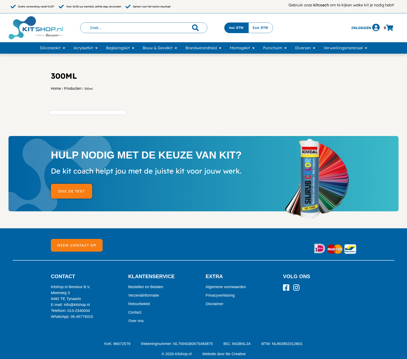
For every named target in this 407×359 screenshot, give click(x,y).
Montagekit (240, 47)
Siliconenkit (50, 47)
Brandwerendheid (201, 47)
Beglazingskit (118, 47)
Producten (72, 88)
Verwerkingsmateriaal (343, 47)
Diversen (303, 47)
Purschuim (272, 47)
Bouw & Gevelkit (158, 47)
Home (56, 88)
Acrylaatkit (83, 47)
